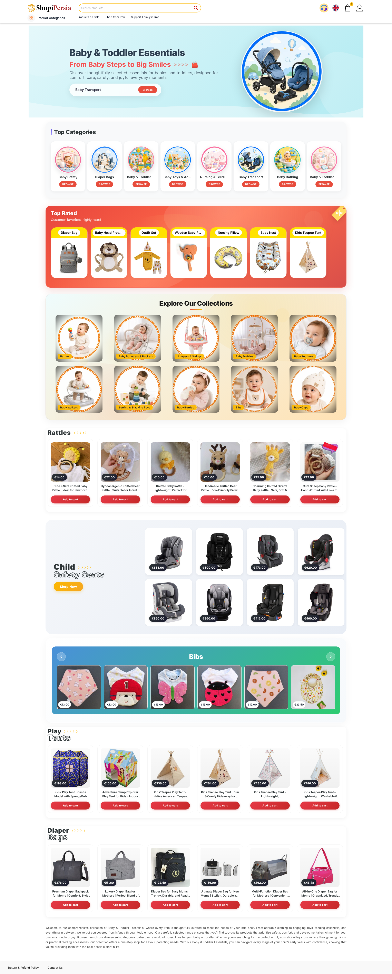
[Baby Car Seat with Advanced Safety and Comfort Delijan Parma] (219, 551)
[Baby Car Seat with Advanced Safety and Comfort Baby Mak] (270, 551)
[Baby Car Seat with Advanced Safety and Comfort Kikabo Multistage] (219, 602)
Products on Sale (88, 17)
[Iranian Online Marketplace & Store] (52, 7)
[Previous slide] (61, 656)
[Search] (196, 8)
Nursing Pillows (196, 657)
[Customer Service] (324, 8)
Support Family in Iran (145, 17)
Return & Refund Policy (23, 967)
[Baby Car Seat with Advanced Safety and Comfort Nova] (270, 602)
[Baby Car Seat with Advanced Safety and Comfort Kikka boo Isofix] (168, 602)
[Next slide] (330, 656)
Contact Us (55, 967)
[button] (359, 7)
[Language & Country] (336, 8)
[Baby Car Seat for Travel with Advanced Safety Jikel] (321, 551)
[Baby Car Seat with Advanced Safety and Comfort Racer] (168, 551)
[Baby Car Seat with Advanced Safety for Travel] (321, 602)
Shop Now (68, 587)
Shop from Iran (115, 17)
